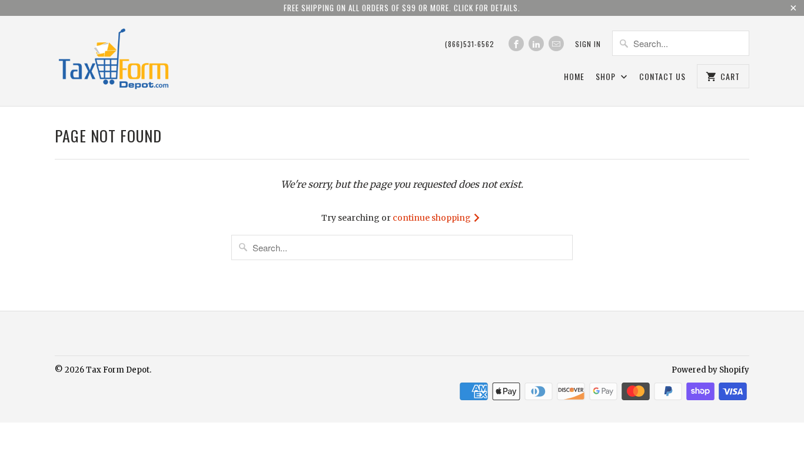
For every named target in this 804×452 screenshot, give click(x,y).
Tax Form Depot (117, 370)
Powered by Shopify (710, 370)
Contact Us (662, 76)
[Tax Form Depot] (113, 61)
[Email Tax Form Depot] (556, 43)
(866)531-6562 (469, 44)
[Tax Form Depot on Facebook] (516, 43)
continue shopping (433, 217)
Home (574, 76)
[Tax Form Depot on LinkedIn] (536, 43)
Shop (607, 76)
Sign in (588, 44)
